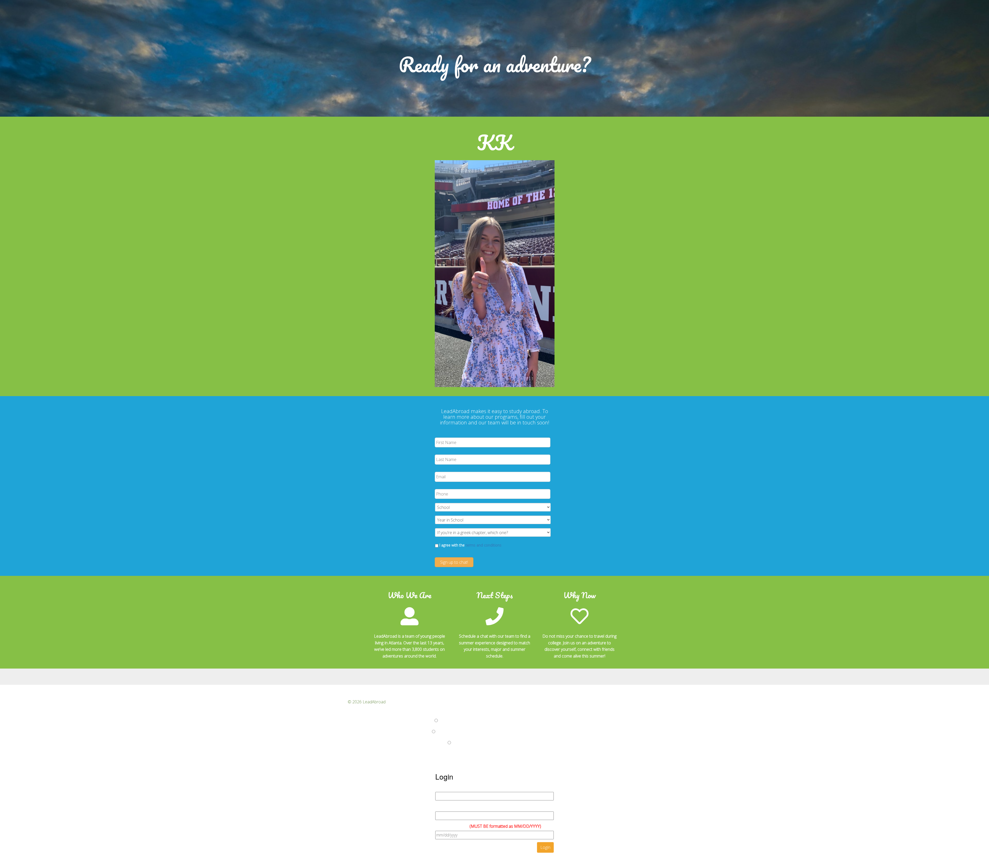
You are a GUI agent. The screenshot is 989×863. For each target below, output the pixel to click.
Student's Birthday (488, 826)
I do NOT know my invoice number (415, 743)
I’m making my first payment (408, 720)
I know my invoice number (407, 731)
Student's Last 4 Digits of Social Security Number (479, 806)
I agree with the (470, 545)
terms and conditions (483, 545)
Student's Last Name (454, 787)
